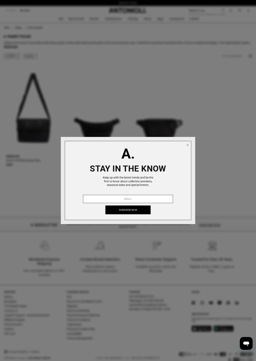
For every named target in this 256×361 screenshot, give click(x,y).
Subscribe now (128, 210)
